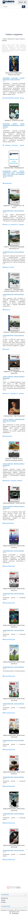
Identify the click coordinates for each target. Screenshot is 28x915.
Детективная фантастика (10, 78)
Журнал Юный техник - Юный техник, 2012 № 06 (14, 809)
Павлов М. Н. (7, 480)
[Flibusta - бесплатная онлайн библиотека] (8, 2)
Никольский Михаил (9, 523)
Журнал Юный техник (9, 566)
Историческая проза (10, 171)
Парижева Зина (8, 183)
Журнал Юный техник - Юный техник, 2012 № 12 (14, 626)
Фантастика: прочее (10, 123)
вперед (18, 887)
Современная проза (9, 172)
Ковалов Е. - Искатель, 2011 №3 (14, 120)
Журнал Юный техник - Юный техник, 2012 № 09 (14, 699)
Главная (4, 39)
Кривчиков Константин (11, 145)
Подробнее (15, 913)
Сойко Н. (12, 267)
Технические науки (8, 210)
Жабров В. (6, 267)
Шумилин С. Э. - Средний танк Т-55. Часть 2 (14, 206)
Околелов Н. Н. (15, 224)
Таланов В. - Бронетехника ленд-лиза (14, 332)
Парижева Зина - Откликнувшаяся (14, 167)
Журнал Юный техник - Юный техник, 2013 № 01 (14, 546)
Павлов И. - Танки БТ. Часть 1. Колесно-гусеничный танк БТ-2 (14, 459)
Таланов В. (6, 349)
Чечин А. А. (7, 224)
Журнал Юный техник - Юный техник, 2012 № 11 (14, 589)
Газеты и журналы (15, 79)
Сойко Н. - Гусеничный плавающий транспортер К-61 (14, 247)
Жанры (3, 900)
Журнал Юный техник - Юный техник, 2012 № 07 (14, 772)
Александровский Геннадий (11, 97)
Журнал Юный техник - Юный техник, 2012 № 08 (14, 736)
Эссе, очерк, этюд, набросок (15, 174)
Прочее (17, 39)
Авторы (3, 902)
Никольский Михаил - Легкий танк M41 (14, 503)
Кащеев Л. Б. (7, 309)
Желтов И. (13, 480)
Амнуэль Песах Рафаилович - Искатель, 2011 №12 (14, 73)
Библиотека (11, 39)
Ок (10, 913)
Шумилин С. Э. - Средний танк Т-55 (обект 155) (14, 372)
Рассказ (22, 171)
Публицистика (15, 125)
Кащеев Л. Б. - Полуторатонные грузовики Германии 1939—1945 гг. (14, 290)
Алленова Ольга (8, 436)
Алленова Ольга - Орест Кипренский (14, 416)
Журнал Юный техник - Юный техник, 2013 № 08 (14, 846)
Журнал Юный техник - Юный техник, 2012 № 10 (14, 662)
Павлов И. (19, 480)
